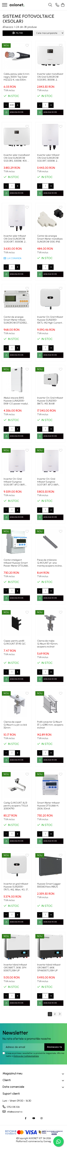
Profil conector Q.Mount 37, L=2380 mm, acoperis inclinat (50, 724)
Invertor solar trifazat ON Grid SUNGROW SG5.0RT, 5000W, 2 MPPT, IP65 (48, 158)
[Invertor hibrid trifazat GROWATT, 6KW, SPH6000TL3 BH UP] (50, 947)
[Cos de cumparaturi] (62, 5)
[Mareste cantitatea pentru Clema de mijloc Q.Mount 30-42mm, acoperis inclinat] (51, 672)
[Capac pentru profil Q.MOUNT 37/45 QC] (17, 623)
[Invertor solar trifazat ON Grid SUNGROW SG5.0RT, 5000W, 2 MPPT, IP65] (50, 137)
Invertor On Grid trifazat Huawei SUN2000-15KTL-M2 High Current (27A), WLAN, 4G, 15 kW (50, 320)
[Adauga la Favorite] (27, 45)
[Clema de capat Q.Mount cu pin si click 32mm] (17, 704)
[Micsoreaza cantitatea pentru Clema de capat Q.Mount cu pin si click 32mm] (6, 753)
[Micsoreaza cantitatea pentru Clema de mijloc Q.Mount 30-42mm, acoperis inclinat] (39, 672)
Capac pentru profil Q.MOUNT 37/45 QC (15, 642)
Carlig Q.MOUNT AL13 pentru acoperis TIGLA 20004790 (16, 805)
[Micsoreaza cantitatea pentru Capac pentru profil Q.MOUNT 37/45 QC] (6, 672)
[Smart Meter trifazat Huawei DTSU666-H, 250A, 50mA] (50, 785)
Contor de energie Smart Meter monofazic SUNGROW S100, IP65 (50, 238)
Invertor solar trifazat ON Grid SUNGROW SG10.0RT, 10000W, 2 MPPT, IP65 (15, 238)
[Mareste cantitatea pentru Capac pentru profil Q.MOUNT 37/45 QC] (17, 672)
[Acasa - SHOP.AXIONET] (17, 5)
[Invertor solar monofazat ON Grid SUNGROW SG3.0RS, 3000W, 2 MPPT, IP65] (50, 56)
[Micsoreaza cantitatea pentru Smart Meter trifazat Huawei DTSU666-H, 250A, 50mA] (39, 834)
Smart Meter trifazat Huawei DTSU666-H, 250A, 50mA (48, 805)
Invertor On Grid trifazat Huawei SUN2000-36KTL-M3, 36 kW (50, 400)
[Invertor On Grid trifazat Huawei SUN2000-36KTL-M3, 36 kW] (50, 380)
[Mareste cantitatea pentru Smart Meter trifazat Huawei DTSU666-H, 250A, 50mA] (51, 834)
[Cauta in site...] (50, 5)
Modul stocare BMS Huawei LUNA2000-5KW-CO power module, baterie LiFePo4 (17, 400)
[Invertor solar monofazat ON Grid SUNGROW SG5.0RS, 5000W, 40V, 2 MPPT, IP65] (17, 137)
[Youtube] (34, 1118)
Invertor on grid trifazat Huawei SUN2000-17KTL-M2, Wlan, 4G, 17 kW (16, 886)
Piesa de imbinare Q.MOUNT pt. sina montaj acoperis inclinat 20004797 (50, 562)
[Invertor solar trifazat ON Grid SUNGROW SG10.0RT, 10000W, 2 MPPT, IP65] (17, 218)
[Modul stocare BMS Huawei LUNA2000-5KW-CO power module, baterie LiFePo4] (17, 380)
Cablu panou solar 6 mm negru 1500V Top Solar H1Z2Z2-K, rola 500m (16, 77)
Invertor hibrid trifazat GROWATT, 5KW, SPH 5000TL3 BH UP (15, 967)
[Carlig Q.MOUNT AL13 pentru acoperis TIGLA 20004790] (17, 785)
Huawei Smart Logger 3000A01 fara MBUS (49, 885)
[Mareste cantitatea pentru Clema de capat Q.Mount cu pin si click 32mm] (17, 753)
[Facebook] (26, 1118)
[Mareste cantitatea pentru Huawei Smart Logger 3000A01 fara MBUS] (51, 915)
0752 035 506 (13, 1107)
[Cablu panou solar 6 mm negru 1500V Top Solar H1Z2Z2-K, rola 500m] (17, 56)
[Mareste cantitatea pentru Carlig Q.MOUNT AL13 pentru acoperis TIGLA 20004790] (17, 834)
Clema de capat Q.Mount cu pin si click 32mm (15, 724)
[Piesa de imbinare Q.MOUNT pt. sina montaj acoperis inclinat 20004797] (50, 542)
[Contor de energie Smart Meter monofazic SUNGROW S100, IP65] (50, 218)
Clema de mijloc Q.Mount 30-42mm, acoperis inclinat (47, 643)
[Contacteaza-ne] (57, 5)
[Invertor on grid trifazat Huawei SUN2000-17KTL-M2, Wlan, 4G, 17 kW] (17, 866)
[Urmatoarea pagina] (59, 1014)
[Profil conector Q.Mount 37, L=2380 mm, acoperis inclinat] (50, 704)
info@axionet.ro (14, 1111)
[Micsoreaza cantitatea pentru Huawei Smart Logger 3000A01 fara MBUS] (39, 915)
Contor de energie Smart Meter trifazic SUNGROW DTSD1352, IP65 (15, 320)
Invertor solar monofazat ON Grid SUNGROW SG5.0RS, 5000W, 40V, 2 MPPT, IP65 (17, 158)
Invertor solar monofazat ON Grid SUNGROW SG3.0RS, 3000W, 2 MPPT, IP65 (50, 77)
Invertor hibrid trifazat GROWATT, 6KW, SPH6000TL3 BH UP (48, 967)
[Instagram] (41, 1118)
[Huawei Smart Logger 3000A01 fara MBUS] (50, 866)
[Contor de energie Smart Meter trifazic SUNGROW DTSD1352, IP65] (17, 299)
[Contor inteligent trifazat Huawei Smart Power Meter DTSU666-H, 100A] (17, 542)
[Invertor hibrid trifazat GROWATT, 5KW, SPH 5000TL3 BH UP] (17, 947)
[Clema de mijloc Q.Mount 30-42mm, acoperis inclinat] (50, 623)
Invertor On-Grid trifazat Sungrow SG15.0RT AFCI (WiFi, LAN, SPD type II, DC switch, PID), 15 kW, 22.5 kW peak (16, 481)
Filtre (19, 33)
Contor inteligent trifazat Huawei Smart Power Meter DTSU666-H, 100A (16, 562)
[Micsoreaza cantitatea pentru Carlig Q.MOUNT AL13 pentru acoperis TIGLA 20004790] (6, 834)
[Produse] (4, 5)
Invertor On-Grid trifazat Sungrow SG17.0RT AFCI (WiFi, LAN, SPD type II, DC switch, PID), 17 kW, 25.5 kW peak (49, 481)
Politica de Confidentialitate (26, 1056)
